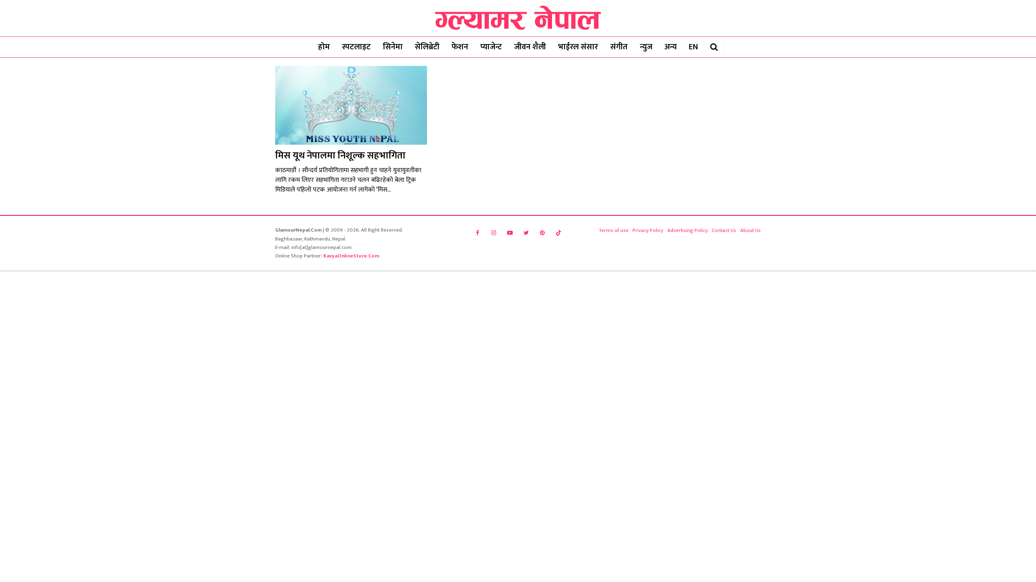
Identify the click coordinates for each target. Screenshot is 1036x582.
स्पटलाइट (356, 47)
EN (693, 47)
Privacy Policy (648, 230)
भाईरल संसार (578, 47)
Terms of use (613, 230)
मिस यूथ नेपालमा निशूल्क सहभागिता (340, 156)
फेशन (460, 47)
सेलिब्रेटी (427, 47)
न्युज (646, 47)
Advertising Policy (687, 230)
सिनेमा (393, 47)
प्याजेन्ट (491, 47)
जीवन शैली (530, 47)
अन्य (670, 47)
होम (324, 47)
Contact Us (724, 230)
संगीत (619, 47)
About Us (750, 230)
